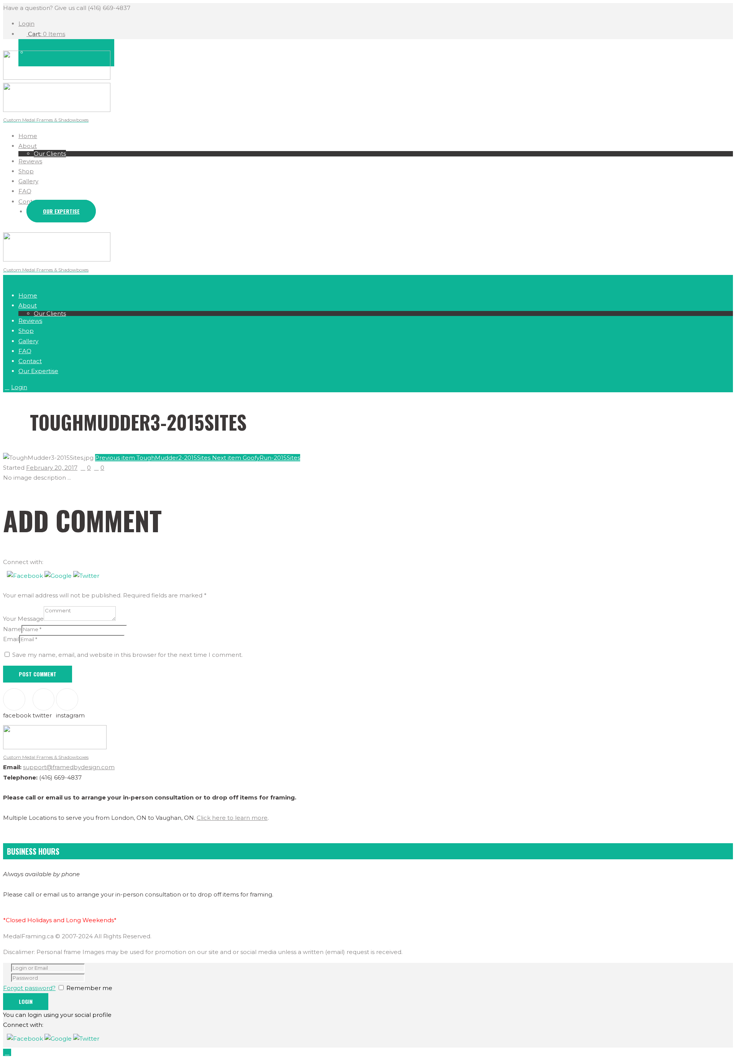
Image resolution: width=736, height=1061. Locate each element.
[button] (25, 575)
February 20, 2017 (51, 467)
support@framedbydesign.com (69, 767)
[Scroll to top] (7, 1052)
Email (11, 639)
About (27, 146)
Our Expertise (61, 211)
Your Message (23, 618)
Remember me (89, 988)
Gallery (28, 181)
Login (26, 23)
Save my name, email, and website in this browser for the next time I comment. (127, 654)
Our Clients (50, 153)
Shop (26, 171)
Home (27, 136)
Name (12, 629)
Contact (30, 201)
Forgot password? (29, 988)
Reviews (30, 161)
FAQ (24, 191)
